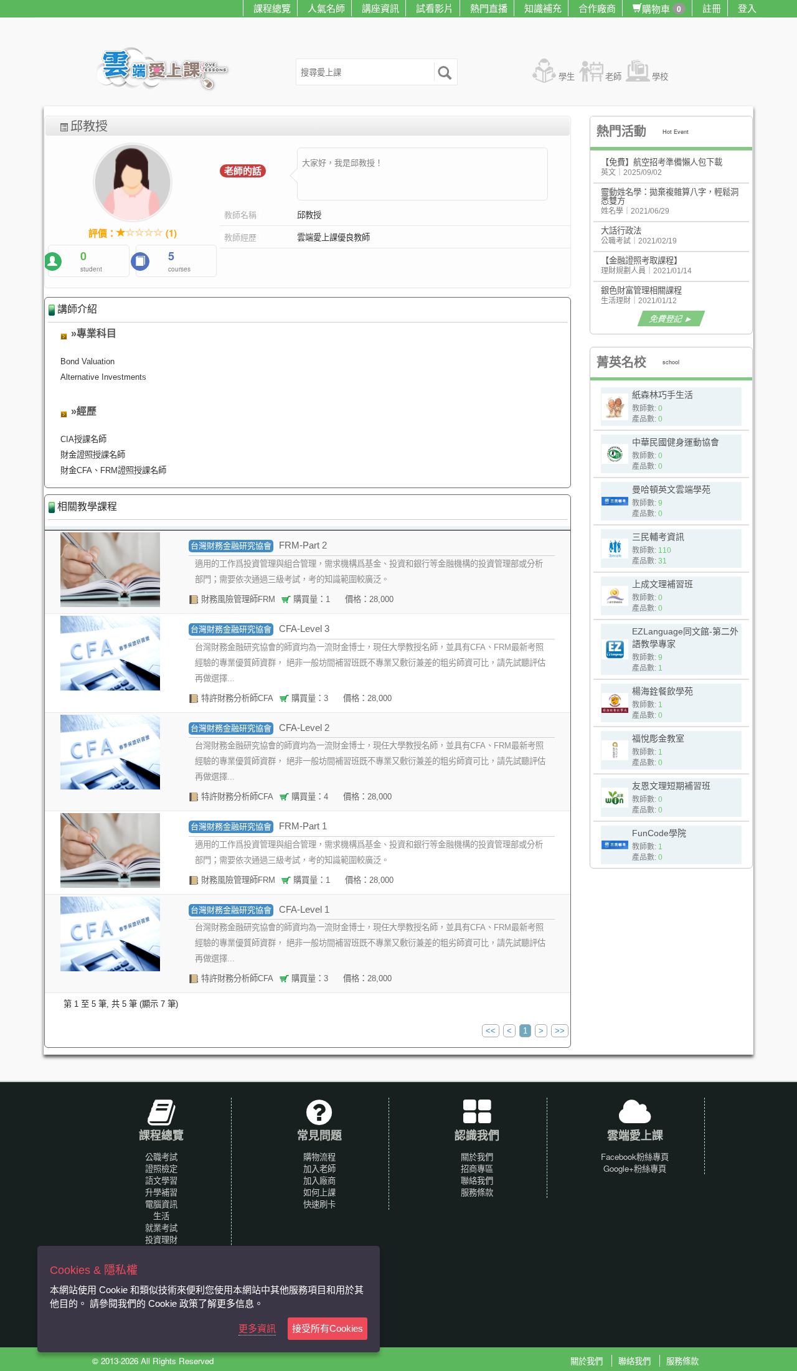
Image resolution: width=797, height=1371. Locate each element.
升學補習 (161, 1192)
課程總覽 (272, 7)
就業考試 (161, 1227)
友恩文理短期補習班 (671, 786)
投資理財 (161, 1239)
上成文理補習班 (662, 584)
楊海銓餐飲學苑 (662, 691)
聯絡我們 (477, 1180)
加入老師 (319, 1168)
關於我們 (477, 1156)
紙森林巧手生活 (662, 395)
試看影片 (434, 7)
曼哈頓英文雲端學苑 (671, 489)
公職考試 (161, 1156)
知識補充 (543, 7)
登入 (747, 7)
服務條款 (477, 1192)
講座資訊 (380, 7)
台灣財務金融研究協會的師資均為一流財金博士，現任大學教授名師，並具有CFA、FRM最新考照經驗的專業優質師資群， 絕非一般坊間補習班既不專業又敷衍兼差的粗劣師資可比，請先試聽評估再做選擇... (370, 663)
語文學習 (161, 1180)
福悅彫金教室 (658, 738)
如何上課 (319, 1192)
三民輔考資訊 (658, 537)
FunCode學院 (659, 833)
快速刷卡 (319, 1204)
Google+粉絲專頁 (634, 1168)
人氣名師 (326, 7)
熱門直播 (488, 7)
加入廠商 (319, 1180)
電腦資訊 (161, 1204)
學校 (660, 76)
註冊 (711, 7)
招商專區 (477, 1168)
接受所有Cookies (327, 1328)
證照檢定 (161, 1168)
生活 (161, 1216)
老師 (613, 76)
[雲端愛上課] (168, 70)
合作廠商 (597, 7)
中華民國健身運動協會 (675, 442)
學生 (567, 76)
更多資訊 (257, 1328)
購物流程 (319, 1156)
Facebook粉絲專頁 (635, 1156)
